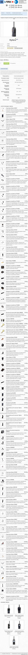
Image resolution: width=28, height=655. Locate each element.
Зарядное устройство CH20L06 (13, 374)
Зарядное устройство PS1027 (13, 216)
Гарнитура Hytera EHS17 (11, 234)
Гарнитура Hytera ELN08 (11, 464)
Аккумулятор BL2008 (11, 393)
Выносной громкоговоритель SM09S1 (13, 431)
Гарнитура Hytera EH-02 (11, 146)
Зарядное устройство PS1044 (13, 223)
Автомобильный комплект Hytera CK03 (14, 408)
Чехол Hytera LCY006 (11, 357)
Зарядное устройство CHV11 (12, 596)
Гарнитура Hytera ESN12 (11, 504)
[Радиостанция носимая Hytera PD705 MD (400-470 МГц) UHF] (14, 36)
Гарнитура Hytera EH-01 (11, 139)
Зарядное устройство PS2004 (13, 297)
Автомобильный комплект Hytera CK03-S (14, 423)
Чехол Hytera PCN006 (11, 260)
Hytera (8, 45)
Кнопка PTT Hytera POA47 (12, 343)
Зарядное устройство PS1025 (13, 201)
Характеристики (4, 68)
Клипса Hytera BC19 (10, 173)
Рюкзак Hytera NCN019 (11, 588)
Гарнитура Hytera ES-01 (11, 124)
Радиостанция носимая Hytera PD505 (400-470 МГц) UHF (19, 616)
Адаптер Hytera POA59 (11, 286)
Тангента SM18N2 (10, 479)
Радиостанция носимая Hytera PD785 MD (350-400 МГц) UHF (19, 632)
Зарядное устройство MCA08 (12, 291)
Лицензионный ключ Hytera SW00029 (14, 329)
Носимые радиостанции (16, 12)
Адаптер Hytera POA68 (11, 576)
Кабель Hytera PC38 (10, 119)
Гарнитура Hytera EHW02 (11, 452)
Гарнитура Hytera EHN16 (11, 512)
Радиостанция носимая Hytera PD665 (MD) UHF (14, 647)
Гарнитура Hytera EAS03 (11, 247)
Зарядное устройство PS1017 (13, 193)
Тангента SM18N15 (10, 447)
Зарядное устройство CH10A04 (13, 363)
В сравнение (13, 63)
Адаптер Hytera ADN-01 (11, 499)
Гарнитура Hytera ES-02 (11, 131)
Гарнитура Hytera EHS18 (11, 241)
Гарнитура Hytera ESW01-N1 (12, 492)
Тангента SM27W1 (10, 318)
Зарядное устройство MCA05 (12, 276)
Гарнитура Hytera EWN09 (11, 554)
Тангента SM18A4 (10, 436)
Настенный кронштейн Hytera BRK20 (14, 312)
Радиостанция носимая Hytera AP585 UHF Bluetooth (8, 632)
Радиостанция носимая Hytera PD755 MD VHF (8, 616)
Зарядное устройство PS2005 (13, 305)
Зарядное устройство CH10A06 (13, 270)
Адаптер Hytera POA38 (11, 281)
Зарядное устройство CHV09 (12, 161)
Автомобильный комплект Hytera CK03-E (14, 416)
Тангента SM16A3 (10, 441)
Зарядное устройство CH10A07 (13, 265)
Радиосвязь (8, 12)
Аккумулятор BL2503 (11, 114)
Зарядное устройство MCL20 (12, 380)
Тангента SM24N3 (10, 458)
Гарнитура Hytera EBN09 (11, 541)
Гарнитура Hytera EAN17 (11, 108)
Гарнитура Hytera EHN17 (11, 519)
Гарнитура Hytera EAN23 (11, 526)
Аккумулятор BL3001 (11, 402)
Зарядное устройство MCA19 (12, 386)
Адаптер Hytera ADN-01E (11, 487)
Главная (2, 12)
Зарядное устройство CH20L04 (13, 368)
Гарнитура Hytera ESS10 (11, 229)
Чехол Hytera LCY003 (11, 351)
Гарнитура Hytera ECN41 (11, 472)
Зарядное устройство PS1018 (13, 154)
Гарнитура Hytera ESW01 (11, 253)
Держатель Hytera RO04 (11, 167)
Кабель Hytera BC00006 (11, 566)
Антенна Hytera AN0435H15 (12, 583)
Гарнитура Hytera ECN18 (11, 548)
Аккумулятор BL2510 (11, 398)
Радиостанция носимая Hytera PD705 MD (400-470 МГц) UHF (11, 14)
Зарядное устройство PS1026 (13, 208)
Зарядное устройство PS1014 (13, 178)
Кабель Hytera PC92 (10, 571)
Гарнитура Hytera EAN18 (11, 534)
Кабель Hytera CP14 (10, 561)
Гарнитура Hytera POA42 (11, 337)
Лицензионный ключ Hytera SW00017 (14, 323)
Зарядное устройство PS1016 (13, 186)
